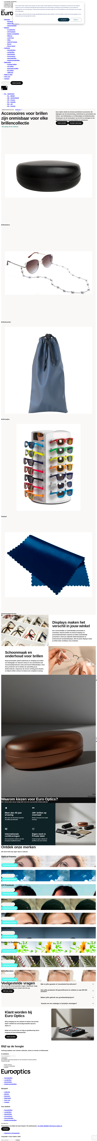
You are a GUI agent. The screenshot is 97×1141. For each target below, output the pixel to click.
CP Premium (11, 32)
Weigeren (76, 19)
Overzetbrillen (11, 58)
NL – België (11, 96)
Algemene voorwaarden (12, 1133)
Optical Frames (12, 42)
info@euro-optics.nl (55, 1126)
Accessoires (11, 56)
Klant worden (16, 83)
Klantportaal (18, 109)
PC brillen (10, 70)
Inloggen (6, 83)
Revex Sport (11, 46)
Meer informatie (8, 861)
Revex (9, 44)
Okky (9, 40)
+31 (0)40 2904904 (43, 1126)
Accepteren (64, 19)
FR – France (11, 100)
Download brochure (9, 865)
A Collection (11, 30)
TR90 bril (10, 72)
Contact (6, 78)
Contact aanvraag (75, 123)
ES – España (11, 102)
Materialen (7, 62)
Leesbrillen (10, 52)
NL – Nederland (9, 94)
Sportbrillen (11, 54)
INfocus (9, 36)
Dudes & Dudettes (13, 34)
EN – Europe (11, 106)
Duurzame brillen (12, 68)
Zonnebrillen (11, 50)
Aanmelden (4, 1058)
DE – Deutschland (13, 98)
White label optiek (13, 23)
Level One (10, 38)
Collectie (7, 48)
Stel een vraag (7, 991)
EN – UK (10, 104)
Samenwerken (11, 25)
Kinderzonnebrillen (13, 60)
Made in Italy (8, 74)
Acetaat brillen (12, 64)
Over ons (7, 76)
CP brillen (10, 66)
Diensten (7, 19)
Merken (6, 27)
